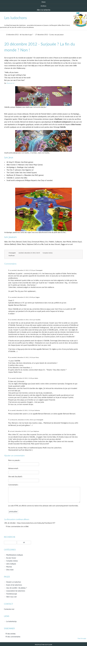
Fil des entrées (11, 634)
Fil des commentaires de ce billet (17, 526)
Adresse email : (13, 468)
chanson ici (10, 83)
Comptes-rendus (48, 253)
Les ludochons (15, 18)
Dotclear (48, 644)
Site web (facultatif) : (15, 477)
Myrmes (9, 567)
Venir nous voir (11, 597)
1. (8, 270)
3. (8, 319)
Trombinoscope (11, 594)
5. (8, 378)
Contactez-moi (9, 609)
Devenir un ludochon (13, 582)
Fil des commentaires (13, 637)
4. (8, 357)
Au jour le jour (11, 558)
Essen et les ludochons (14, 585)
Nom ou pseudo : (14, 460)
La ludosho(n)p (11, 621)
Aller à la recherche (43, 10)
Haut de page (82, 638)
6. (8, 410)
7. (8, 419)
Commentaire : (13, 485)
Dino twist (9, 570)
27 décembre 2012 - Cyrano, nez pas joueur (49, 34)
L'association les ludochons (15, 591)
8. (8, 431)
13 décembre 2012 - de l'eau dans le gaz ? (19, 34)
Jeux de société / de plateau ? (16, 588)
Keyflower (12, 255)
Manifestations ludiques (14, 555)
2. (8, 297)
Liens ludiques (11, 564)
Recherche (9, 537)
